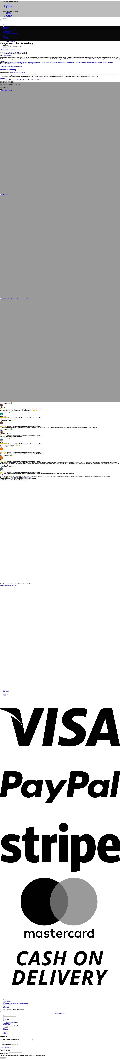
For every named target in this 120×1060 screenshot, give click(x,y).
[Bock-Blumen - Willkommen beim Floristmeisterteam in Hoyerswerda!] (4, 19)
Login (4, 690)
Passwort (3, 1042)
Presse (7, 38)
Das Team (5, 37)
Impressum (6, 1007)
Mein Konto (6, 691)
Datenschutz (6, 1006)
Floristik (14, 46)
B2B (4, 36)
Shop (4, 40)
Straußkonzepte (7, 31)
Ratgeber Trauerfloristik (12, 33)
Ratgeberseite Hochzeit (12, 30)
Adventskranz (70, 62)
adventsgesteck (62, 62)
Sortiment (5, 35)
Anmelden (15, 1044)
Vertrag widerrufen (60, 1013)
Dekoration (90, 62)
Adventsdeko (53, 62)
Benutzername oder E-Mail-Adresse (9, 1039)
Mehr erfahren (27, 477)
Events (11, 46)
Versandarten (6, 999)
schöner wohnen (102, 62)
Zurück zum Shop (10, 41)
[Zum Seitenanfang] (0, 1011)
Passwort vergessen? (5, 1047)
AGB (4, 1002)
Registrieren (3, 1058)
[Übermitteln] (3, 1017)
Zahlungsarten (6, 1001)
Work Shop (6, 27)
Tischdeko (110, 62)
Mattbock (24, 52)
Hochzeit (5, 28)
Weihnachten (3, 63)
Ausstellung (16, 62)
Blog (9, 46)
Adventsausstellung (8, 70)
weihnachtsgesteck (22, 63)
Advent (1, 46)
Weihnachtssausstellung (10, 50)
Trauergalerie (6, 1024)
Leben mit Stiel (19, 46)
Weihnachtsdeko (12, 63)
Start (4, 26)
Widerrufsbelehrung (8, 1004)
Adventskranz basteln (80, 62)
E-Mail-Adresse (4, 1053)
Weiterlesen (4, 61)
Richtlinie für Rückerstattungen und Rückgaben (15, 1003)
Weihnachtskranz (32, 63)
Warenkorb (6, 694)
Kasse (4, 695)
